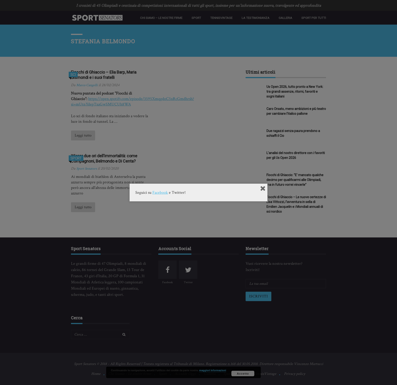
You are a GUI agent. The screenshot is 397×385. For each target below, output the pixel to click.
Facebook (160, 192)
